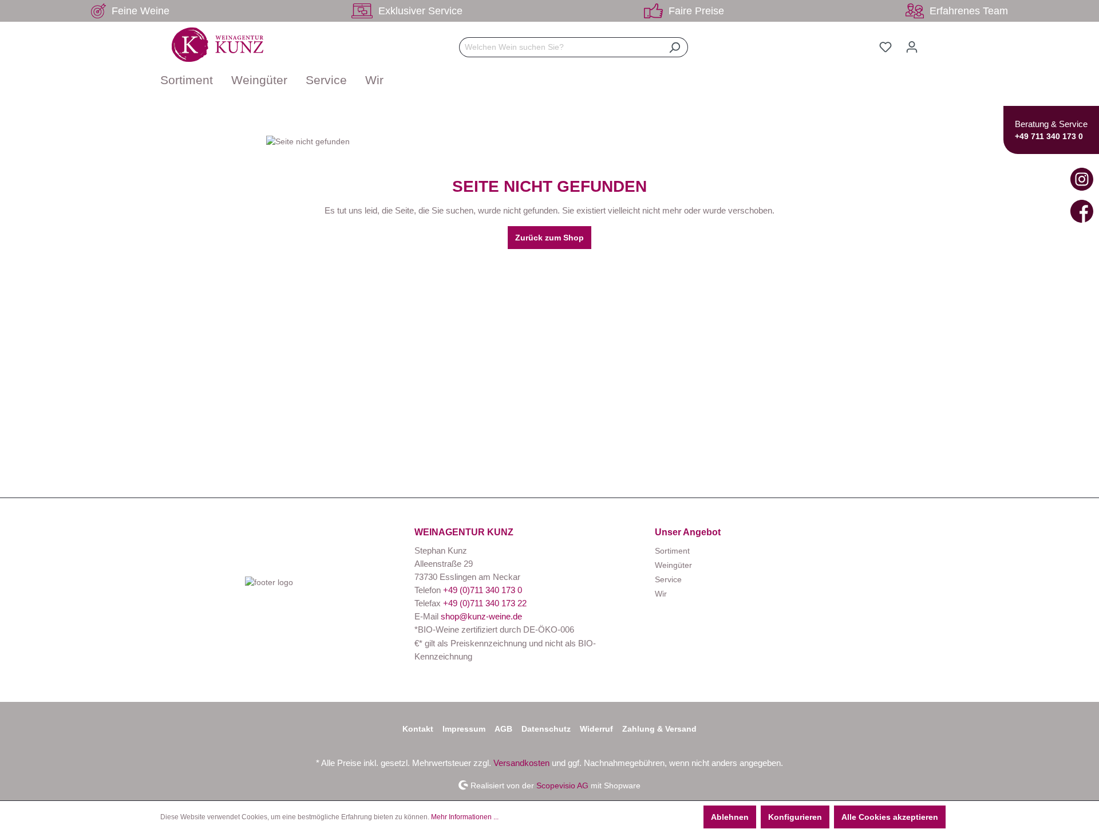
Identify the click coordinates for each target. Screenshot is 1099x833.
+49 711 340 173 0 (1049, 136)
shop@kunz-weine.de (481, 616)
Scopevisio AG (562, 784)
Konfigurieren (795, 817)
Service (668, 579)
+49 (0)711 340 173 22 (485, 603)
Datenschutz (546, 728)
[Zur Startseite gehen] (217, 44)
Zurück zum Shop (549, 237)
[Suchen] (674, 47)
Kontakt (417, 728)
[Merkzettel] (885, 47)
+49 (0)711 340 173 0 (482, 590)
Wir (661, 593)
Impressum (463, 728)
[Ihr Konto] (912, 47)
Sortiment (672, 550)
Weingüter (673, 565)
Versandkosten (521, 763)
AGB (503, 728)
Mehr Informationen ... (465, 817)
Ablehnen (730, 817)
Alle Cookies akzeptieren (889, 817)
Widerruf (596, 728)
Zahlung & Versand (659, 728)
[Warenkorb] (932, 42)
